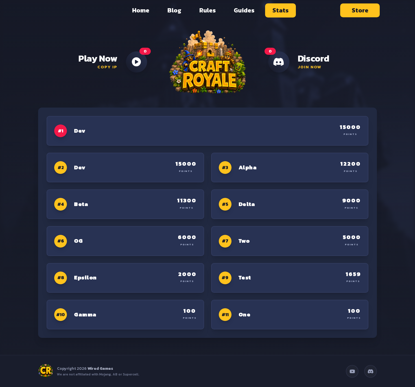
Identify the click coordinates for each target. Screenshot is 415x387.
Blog (174, 10)
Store (360, 10)
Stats (280, 10)
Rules (207, 10)
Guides (244, 10)
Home (140, 10)
